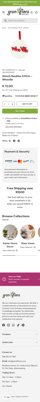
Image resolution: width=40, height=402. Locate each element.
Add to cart (27, 104)
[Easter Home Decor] (10, 232)
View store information (13, 127)
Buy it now (20, 111)
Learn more (23, 4)
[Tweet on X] (10, 141)
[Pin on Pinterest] (18, 141)
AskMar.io (25, 396)
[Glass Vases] (27, 232)
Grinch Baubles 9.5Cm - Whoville (18, 27)
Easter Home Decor (10, 245)
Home (4, 27)
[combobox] (20, 20)
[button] (36, 12)
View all (5, 219)
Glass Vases (28, 243)
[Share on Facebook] (14, 141)
